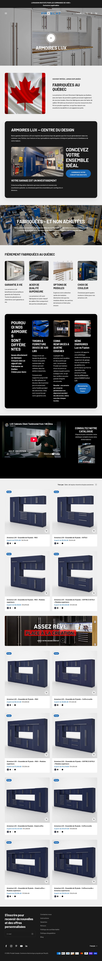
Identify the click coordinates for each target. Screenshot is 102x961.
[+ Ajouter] (46, 531)
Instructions (44, 918)
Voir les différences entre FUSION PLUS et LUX (82, 377)
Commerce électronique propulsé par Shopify (34, 953)
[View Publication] (87, 452)
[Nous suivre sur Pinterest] (16, 946)
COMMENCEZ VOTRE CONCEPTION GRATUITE (78, 173)
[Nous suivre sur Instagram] (11, 946)
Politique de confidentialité (49, 929)
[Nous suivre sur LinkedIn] (26, 946)
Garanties (43, 922)
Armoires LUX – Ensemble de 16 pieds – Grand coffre (25, 826)
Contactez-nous (46, 914)
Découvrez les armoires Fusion (83, 388)
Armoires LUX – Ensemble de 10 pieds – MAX (22, 537)
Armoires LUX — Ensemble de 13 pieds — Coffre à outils (73, 699)
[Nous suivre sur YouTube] (21, 946)
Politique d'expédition (47, 933)
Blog (42, 937)
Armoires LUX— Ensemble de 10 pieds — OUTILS (70, 537)
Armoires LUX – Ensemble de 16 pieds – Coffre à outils (73, 826)
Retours (43, 926)
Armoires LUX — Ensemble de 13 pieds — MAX (22, 699)
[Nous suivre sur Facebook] (6, 946)
